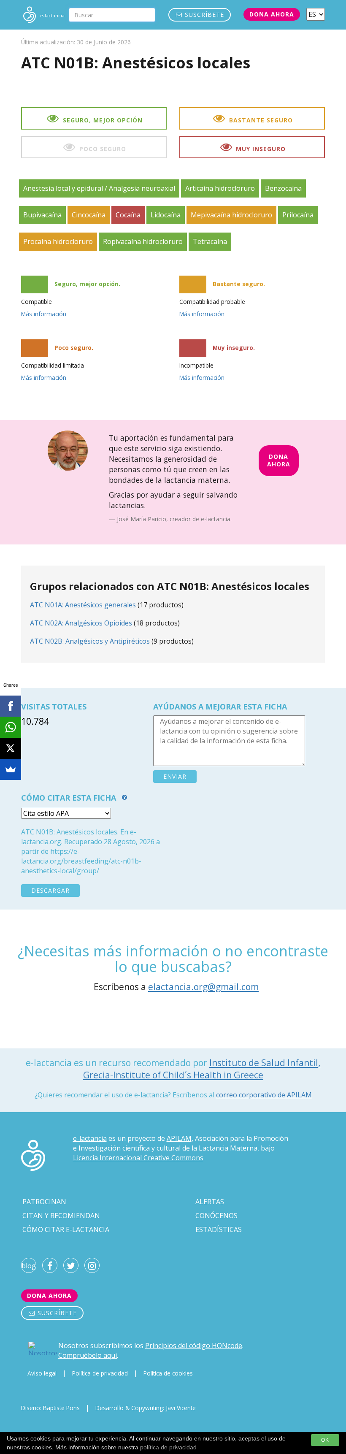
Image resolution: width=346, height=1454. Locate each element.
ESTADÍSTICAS (218, 1229)
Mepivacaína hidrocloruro (231, 214)
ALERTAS (209, 1201)
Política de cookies (168, 1373)
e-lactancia (90, 1138)
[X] (10, 748)
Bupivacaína (42, 214)
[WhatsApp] (10, 727)
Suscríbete (203, 15)
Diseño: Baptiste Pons (50, 1408)
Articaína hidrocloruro (220, 188)
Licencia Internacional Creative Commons (138, 1157)
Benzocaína (283, 188)
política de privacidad (168, 1447)
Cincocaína (88, 214)
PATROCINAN (44, 1201)
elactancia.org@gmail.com (203, 987)
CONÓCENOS (216, 1215)
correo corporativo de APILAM (264, 1094)
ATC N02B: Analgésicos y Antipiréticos (90, 641)
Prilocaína (298, 214)
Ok (325, 1440)
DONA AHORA (278, 460)
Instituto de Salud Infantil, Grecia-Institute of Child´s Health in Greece (202, 1069)
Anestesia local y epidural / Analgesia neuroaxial (99, 188)
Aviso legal (42, 1373)
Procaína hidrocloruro (58, 241)
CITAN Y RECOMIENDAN (61, 1215)
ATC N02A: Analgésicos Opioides (81, 623)
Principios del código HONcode (193, 1345)
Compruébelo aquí (87, 1355)
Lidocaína (166, 214)
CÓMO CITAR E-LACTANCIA (65, 1229)
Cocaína (128, 214)
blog (29, 1265)
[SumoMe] (10, 769)
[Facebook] (10, 706)
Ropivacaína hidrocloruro (143, 241)
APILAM (179, 1138)
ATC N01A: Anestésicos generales (83, 604)
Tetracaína (210, 241)
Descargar (50, 890)
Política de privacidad (100, 1373)
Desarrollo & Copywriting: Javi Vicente (145, 1408)
